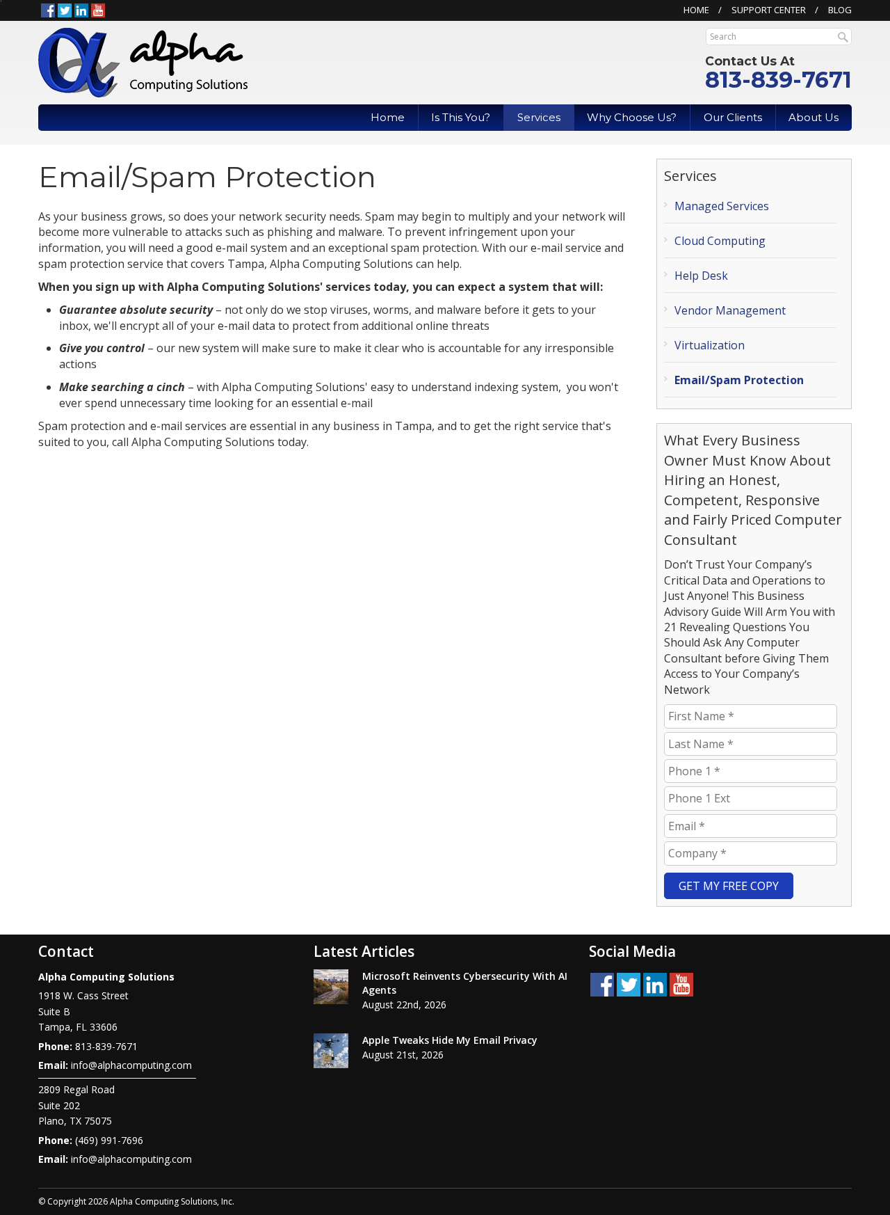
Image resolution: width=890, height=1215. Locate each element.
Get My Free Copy (729, 886)
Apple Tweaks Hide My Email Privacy (449, 1040)
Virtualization (709, 345)
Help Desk (701, 275)
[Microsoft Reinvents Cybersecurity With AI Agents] (331, 986)
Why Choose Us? (632, 117)
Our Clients (733, 117)
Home (696, 9)
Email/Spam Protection (739, 380)
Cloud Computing (720, 240)
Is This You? (460, 117)
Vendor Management (730, 310)
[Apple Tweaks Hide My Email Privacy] (331, 1050)
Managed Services (721, 206)
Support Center (768, 9)
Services (538, 117)
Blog (840, 9)
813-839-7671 (778, 79)
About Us (813, 117)
